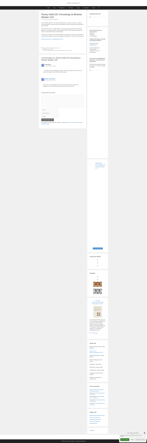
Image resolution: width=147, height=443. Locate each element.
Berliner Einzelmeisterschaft (52, 47)
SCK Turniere (70, 7)
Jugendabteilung (93, 45)
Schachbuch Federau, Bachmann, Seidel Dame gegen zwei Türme (98, 302)
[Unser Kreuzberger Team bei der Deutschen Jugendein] (97, 184)
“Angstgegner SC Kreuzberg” (48, 49)
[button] (144, 433)
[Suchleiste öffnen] (99, 8)
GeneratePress (83, 441)
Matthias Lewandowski (50, 78)
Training (78, 7)
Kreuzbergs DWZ (93, 423)
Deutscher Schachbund (95, 421)
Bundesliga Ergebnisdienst (95, 419)
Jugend (58, 47)
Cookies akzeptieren (125, 439)
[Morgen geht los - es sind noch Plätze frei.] (92, 174)
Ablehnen (132, 439)
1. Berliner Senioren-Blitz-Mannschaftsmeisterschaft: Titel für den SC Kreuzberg (57, 50)
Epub (96, 333)
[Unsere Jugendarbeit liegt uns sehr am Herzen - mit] (103, 208)
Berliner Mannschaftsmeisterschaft (97, 415)
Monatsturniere (61, 7)
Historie (93, 7)
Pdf (90, 333)
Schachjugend (85, 7)
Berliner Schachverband (95, 417)
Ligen (54, 7)
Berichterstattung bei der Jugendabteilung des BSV (52, 39)
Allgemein (44, 47)
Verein (48, 7)
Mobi (93, 333)
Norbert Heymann (93, 389)
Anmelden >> (92, 430)
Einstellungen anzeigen (140, 439)
